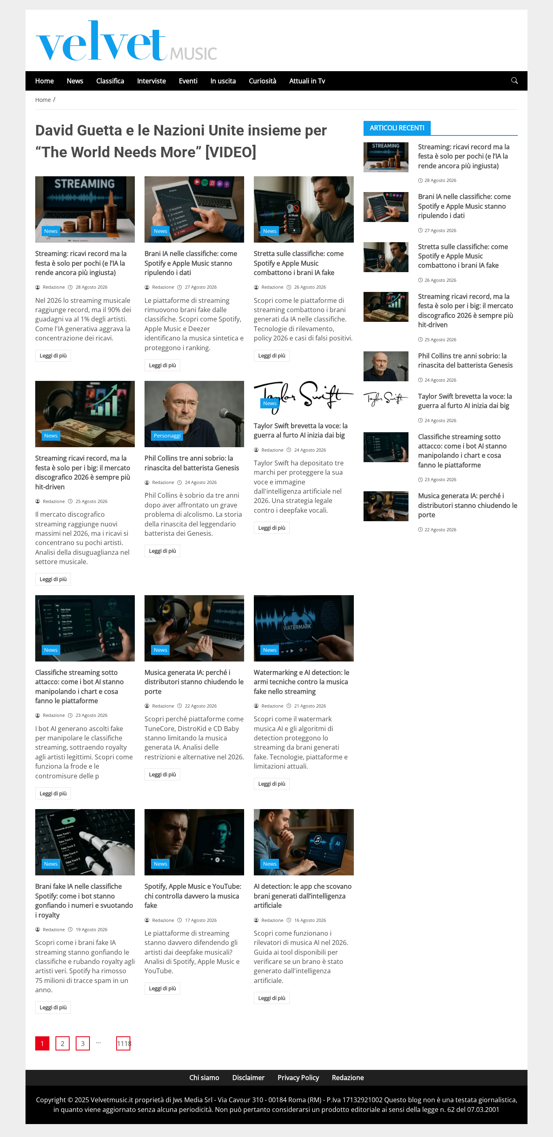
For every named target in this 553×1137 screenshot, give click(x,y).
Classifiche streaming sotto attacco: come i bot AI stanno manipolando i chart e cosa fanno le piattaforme (79, 686)
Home (44, 80)
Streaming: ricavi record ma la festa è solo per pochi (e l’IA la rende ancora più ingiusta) (81, 263)
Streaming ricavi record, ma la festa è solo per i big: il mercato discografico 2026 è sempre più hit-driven (82, 472)
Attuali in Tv (307, 80)
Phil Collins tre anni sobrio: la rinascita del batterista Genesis (192, 463)
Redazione (348, 1077)
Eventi (188, 80)
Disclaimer (248, 1077)
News (75, 80)
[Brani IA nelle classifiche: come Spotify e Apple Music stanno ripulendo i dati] (194, 209)
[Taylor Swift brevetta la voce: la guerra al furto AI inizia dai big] (386, 399)
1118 (123, 1043)
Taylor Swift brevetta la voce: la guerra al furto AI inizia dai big (301, 430)
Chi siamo (204, 1077)
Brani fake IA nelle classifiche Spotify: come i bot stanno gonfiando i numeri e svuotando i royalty (84, 900)
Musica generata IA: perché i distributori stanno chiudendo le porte (194, 682)
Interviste (151, 80)
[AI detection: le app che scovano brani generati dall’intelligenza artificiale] (303, 842)
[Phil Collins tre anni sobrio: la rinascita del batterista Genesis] (194, 414)
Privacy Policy (298, 1077)
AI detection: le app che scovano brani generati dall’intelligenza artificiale (303, 896)
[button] (514, 80)
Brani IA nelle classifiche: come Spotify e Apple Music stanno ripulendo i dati (191, 263)
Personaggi (167, 435)
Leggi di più (53, 355)
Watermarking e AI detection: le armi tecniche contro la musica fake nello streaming (301, 682)
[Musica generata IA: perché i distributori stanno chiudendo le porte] (194, 628)
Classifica (110, 80)
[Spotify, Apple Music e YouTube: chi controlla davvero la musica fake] (194, 842)
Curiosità (262, 80)
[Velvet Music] (126, 39)
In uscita (223, 80)
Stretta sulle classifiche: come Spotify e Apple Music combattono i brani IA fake (299, 263)
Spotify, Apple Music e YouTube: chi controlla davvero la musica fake (193, 896)
